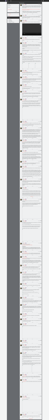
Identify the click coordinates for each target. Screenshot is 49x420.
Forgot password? (10, 9)
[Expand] (41, 4)
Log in (16, 11)
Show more (32, 196)
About (9, 15)
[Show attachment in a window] (40, 24)
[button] (22, 13)
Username (9, 4)
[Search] (41, 1)
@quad (24, 4)
